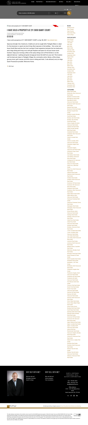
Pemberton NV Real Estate (73, 276)
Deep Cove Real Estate (72, 163)
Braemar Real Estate (72, 107)
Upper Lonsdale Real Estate (74, 324)
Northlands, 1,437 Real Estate (17, 34)
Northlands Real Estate (72, 260)
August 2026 (70, 41)
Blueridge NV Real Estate (73, 98)
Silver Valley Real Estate (73, 301)
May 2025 (69, 62)
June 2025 (69, 60)
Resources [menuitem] (77, 1)
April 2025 (69, 64)
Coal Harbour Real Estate (73, 155)
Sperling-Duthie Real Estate (74, 311)
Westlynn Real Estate (72, 343)
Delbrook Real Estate (72, 172)
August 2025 (70, 57)
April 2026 (69, 46)
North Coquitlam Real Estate (74, 259)
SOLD (71, 9)
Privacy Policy (63, 406)
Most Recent (70, 39)
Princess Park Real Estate (73, 285)
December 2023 (71, 85)
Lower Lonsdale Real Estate (74, 230)
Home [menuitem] (32, 1)
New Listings (70, 29)
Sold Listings (70, 34)
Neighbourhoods (51, 1)
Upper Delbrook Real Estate (74, 322)
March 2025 (70, 65)
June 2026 (69, 42)
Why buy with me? (30, 376)
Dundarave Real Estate (72, 188)
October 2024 (70, 71)
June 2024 (69, 76)
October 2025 (70, 53)
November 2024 (71, 69)
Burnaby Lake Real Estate (73, 118)
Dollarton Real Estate (72, 177)
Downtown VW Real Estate (73, 183)
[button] (68, 395)
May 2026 (69, 44)
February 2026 (70, 50)
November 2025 (71, 51)
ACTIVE (65, 9)
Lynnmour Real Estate (72, 241)
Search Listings (30, 380)
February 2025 (70, 67)
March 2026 (70, 48)
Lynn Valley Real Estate (72, 236)
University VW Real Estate (73, 317)
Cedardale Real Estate (72, 132)
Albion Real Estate (71, 91)
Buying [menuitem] (61, 1)
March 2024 (70, 81)
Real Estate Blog (71, 33)
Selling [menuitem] (68, 1)
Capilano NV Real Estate (73, 126)
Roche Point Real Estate (73, 287)
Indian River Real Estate (73, 220)
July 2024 (69, 74)
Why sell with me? (49, 376)
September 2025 (71, 55)
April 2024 (69, 79)
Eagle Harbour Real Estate (73, 193)
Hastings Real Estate (72, 214)
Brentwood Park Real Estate (74, 109)
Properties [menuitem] (39, 1)
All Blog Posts (70, 27)
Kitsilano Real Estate (72, 225)
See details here (52, 40)
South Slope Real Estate (73, 310)
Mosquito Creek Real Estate (74, 253)
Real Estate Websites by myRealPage (73, 406)
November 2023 (71, 86)
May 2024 (69, 78)
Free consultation (49, 380)
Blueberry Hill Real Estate (73, 96)
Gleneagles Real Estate (72, 206)
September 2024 (71, 72)
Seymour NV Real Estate (73, 292)
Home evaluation (49, 378)
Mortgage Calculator (31, 378)
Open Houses (70, 31)
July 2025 (69, 58)
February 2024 (70, 83)
